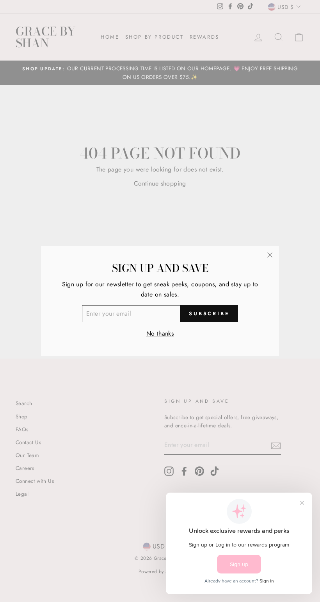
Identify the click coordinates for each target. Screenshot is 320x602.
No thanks (160, 333)
